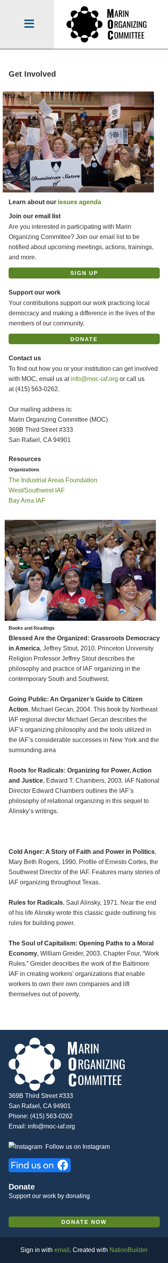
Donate (84, 339)
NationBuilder (128, 1250)
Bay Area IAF (27, 500)
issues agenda (79, 202)
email (62, 1250)
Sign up (84, 273)
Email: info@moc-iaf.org (42, 1126)
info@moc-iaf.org (94, 378)
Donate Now (84, 1222)
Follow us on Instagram (77, 1146)
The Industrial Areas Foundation (53, 480)
